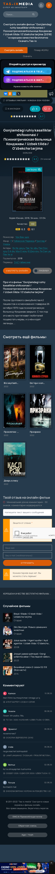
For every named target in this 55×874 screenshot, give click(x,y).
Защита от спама (22, 522)
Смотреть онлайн (17, 270)
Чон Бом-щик (22, 237)
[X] (18, 93)
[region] (27, 74)
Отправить (27, 563)
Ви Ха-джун (18, 248)
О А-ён (11, 251)
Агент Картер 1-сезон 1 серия (20, 702)
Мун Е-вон (21, 251)
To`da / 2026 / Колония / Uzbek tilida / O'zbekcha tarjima (29, 720)
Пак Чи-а (7, 254)
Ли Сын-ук (45, 251)
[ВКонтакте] (5, 93)
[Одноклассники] (10, 93)
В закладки (14, 108)
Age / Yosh (27, 835)
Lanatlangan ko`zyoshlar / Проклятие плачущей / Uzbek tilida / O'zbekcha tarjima (29, 755)
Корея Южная (16, 218)
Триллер (40, 241)
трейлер (44, 270)
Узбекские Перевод (24, 241)
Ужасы (6, 244)
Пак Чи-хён (31, 248)
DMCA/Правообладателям (27, 816)
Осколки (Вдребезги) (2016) (19, 737)
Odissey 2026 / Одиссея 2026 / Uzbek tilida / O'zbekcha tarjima (29, 773)
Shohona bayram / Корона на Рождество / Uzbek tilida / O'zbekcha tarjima (29, 791)
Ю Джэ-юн (33, 251)
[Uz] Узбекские (22, 262)
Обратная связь (27, 825)
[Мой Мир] (14, 93)
